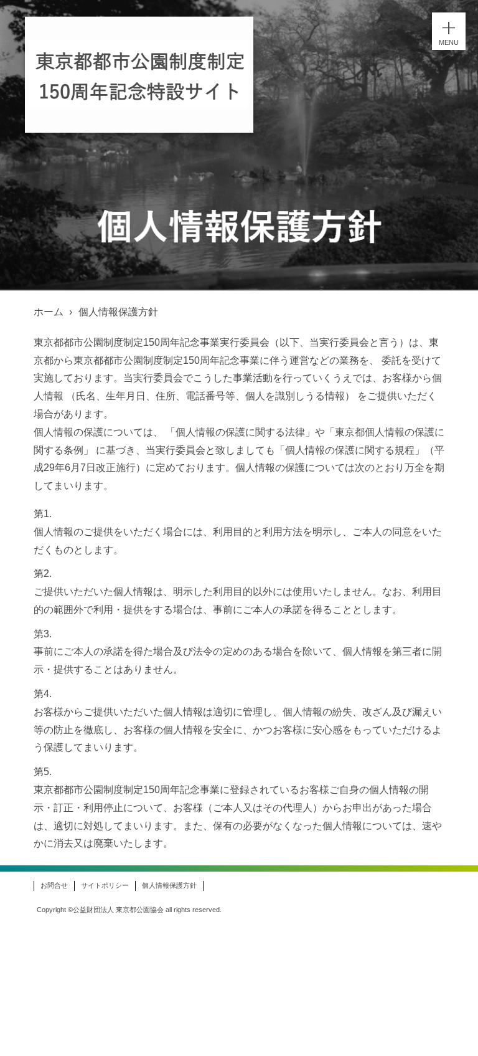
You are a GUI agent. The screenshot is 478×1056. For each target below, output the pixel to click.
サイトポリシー (105, 885)
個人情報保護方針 (169, 885)
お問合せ (54, 885)
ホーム (48, 312)
